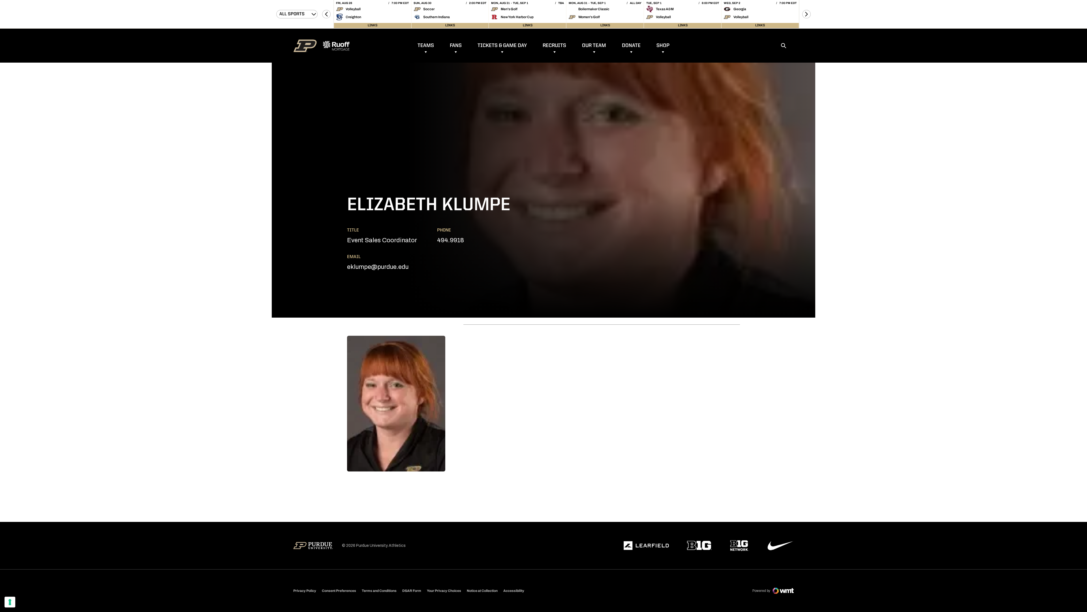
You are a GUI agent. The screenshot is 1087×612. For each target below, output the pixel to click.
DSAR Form (411, 591)
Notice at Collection (482, 591)
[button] (326, 14)
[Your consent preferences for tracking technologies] (10, 602)
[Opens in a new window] (646, 545)
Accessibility (513, 590)
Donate (631, 45)
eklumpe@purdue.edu (377, 267)
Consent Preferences (339, 591)
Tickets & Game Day (502, 45)
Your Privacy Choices (444, 591)
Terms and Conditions (379, 591)
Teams (426, 45)
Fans (456, 45)
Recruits (554, 45)
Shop (662, 45)
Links (372, 25)
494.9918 (450, 240)
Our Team (594, 45)
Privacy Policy (304, 591)
